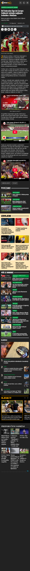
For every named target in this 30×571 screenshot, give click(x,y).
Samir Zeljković (6, 183)
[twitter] (5, 29)
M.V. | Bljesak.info (13, 23)
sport (2, 23)
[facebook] (2, 29)
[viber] (12, 29)
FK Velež (15, 183)
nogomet (6, 23)
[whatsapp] (9, 29)
